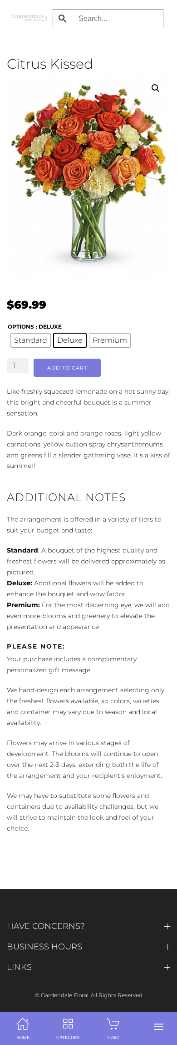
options (21, 326)
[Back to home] (27, 18)
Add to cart (67, 368)
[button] (158, 1027)
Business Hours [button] (44, 947)
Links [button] (19, 967)
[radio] (30, 340)
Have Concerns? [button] (46, 926)
